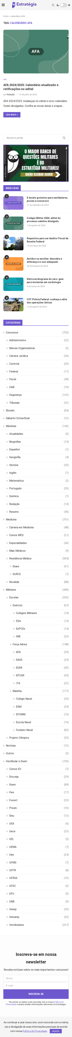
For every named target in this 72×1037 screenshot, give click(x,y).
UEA (39, 823)
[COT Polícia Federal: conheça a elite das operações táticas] (13, 304)
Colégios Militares (42, 613)
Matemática (39, 480)
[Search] (53, 5)
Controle (39, 363)
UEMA (39, 847)
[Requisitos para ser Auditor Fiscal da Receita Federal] (13, 243)
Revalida (39, 582)
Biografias (39, 441)
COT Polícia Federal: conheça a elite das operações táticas (47, 301)
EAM (42, 706)
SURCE (41, 574)
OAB (39, 387)
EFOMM (42, 714)
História (39, 465)
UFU (39, 893)
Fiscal (39, 379)
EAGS (42, 659)
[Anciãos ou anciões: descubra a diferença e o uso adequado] (13, 264)
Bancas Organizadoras (39, 348)
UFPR (39, 870)
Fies (39, 792)
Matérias (37, 426)
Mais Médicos (39, 550)
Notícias (37, 745)
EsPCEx (42, 628)
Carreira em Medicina (39, 527)
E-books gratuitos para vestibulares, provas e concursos (47, 199)
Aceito (55, 1031)
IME (42, 636)
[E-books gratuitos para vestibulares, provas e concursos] (13, 203)
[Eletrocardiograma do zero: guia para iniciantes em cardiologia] (13, 284)
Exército (41, 605)
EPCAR (42, 675)
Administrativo (39, 340)
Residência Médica (39, 558)
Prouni (39, 808)
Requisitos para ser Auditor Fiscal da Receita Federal (47, 240)
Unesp (39, 909)
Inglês (39, 472)
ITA (42, 683)
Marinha (41, 691)
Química (39, 496)
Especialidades (39, 543)
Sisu (39, 815)
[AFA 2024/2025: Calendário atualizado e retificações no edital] (36, 51)
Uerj (39, 854)
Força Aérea (41, 644)
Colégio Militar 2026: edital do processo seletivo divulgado (44, 220)
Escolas (39, 597)
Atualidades (39, 433)
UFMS (39, 862)
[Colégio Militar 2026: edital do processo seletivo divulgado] (13, 223)
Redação (11, 94)
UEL (39, 839)
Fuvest (39, 800)
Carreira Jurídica (39, 355)
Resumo (39, 511)
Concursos (37, 332)
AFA (42, 652)
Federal (39, 371)
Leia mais (11, 115)
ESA (42, 621)
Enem (39, 784)
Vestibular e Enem (37, 761)
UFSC (39, 885)
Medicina (37, 519)
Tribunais (39, 402)
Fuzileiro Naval (42, 730)
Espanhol (39, 449)
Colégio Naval (42, 698)
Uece (39, 831)
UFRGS (39, 878)
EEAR (42, 667)
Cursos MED (39, 535)
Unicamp (39, 917)
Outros (37, 753)
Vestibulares (39, 924)
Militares (37, 589)
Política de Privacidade (35, 1031)
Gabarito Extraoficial (37, 418)
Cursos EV (39, 769)
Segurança (39, 394)
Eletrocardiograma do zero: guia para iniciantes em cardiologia (45, 281)
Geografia (39, 457)
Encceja (39, 776)
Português (39, 488)
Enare (41, 566)
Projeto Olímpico (39, 737)
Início (6, 16)
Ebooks (37, 410)
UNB (39, 901)
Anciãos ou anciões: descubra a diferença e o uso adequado (44, 260)
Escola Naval (42, 722)
